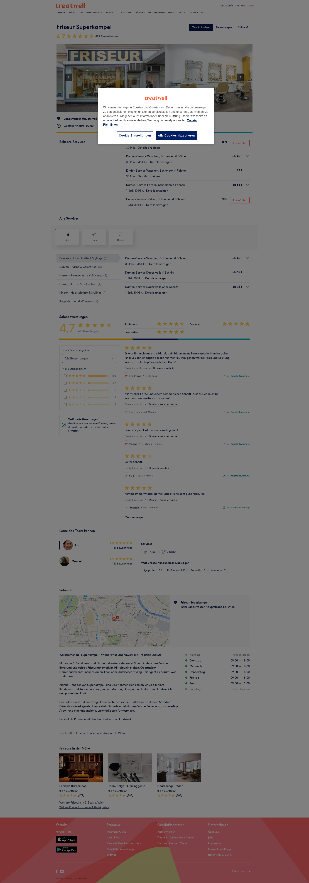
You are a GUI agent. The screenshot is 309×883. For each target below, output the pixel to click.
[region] (156, 116)
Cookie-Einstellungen (135, 135)
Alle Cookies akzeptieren (176, 135)
